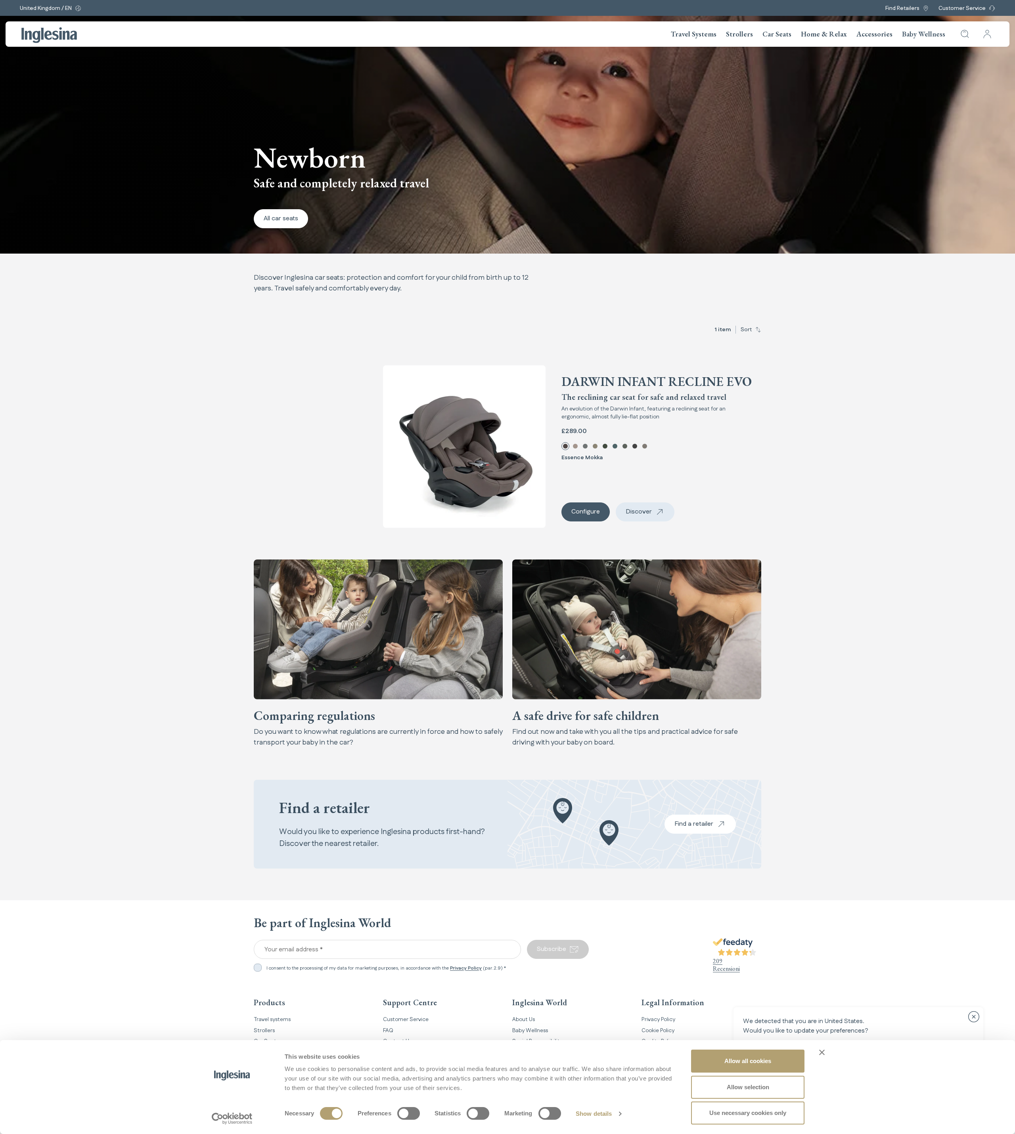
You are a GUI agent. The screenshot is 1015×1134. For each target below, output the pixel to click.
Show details (594, 1113)
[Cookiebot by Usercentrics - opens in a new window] (232, 1118)
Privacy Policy (466, 968)
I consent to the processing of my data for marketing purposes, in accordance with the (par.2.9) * (386, 968)
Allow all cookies (747, 1061)
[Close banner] (822, 1052)
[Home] (49, 35)
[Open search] (965, 34)
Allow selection (748, 1087)
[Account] (987, 34)
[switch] (408, 1113)
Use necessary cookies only (747, 1112)
